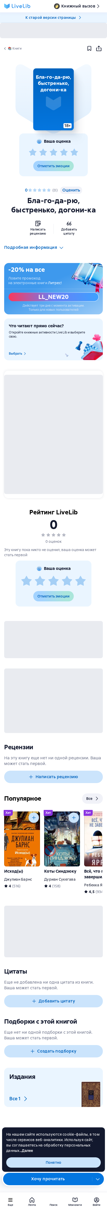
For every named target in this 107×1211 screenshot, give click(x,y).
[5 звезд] (74, 152)
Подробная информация (30, 247)
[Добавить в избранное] (89, 48)
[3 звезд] (53, 152)
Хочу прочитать (48, 1179)
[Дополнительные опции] (98, 1179)
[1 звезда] (33, 152)
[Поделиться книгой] (99, 48)
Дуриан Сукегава (60, 879)
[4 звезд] (64, 152)
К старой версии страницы (50, 17)
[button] (53, 99)
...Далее (26, 1150)
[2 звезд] (43, 152)
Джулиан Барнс (18, 879)
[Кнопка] (34, 817)
